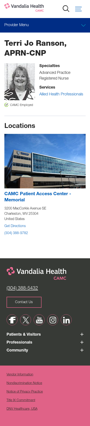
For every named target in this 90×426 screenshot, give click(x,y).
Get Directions (15, 226)
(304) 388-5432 (22, 288)
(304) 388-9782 (16, 233)
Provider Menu (16, 25)
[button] (80, 9)
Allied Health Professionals (61, 94)
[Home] (38, 8)
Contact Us (24, 302)
